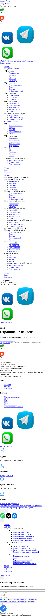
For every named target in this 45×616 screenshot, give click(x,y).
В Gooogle (12, 79)
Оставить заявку (6, 63)
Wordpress (12, 152)
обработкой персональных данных (13, 602)
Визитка (12, 89)
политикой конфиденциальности (23, 600)
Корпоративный (15, 132)
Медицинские (14, 103)
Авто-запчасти (14, 109)
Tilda (10, 150)
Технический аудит (16, 119)
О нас (6, 168)
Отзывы (7, 387)
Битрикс (12, 154)
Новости (7, 385)
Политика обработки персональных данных (16, 506)
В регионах (13, 77)
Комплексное (14, 73)
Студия (5, 1)
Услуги (7, 527)
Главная (7, 67)
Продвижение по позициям (23, 536)
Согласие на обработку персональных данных (17, 508)
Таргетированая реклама (13, 407)
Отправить (30, 602)
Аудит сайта (13, 116)
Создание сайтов (10, 121)
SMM (6, 401)
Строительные (14, 105)
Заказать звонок (6, 446)
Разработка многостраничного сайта (26, 552)
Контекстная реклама (12, 397)
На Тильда (13, 81)
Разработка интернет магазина (24, 548)
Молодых (12, 75)
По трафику (13, 97)
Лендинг (12, 87)
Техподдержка (14, 162)
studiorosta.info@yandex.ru (23, 61)
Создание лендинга (20, 546)
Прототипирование (16, 164)
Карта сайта (37, 506)
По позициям (14, 95)
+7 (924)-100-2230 (6, 61)
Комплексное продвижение (23, 540)
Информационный (16, 91)
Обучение (8, 568)
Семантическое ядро (16, 117)
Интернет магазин (15, 85)
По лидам (12, 99)
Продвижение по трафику (23, 534)
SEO (6, 399)
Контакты (8, 172)
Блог (6, 170)
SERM (6, 403)
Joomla (11, 156)
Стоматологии (14, 111)
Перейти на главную (7, 341)
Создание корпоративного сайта (25, 550)
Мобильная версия (16, 160)
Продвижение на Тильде (22, 538)
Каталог (12, 134)
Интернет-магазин (15, 126)
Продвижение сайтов (12, 69)
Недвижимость (14, 142)
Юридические (14, 107)
